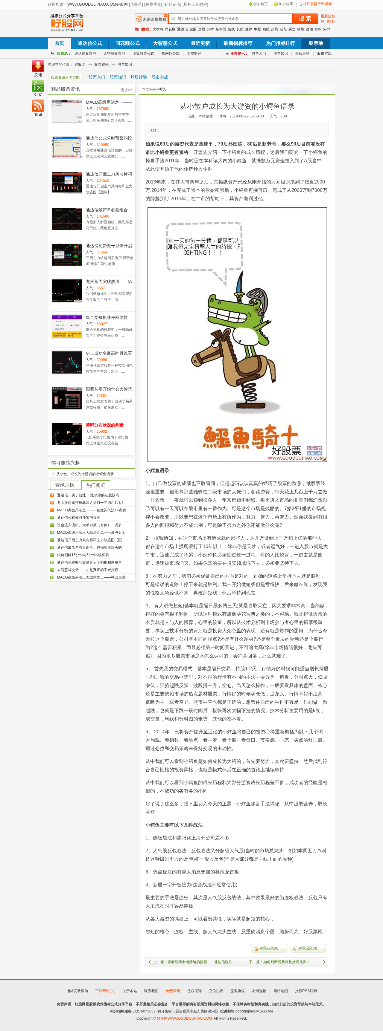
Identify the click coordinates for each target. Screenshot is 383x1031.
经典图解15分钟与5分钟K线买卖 (83, 555)
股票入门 (259, 53)
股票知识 (280, 53)
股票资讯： (239, 53)
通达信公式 (90, 43)
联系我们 (151, 991)
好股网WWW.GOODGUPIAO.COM (185, 1018)
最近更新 (200, 43)
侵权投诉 (194, 991)
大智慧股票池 (114, 53)
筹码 (326, 29)
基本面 (220, 29)
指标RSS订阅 (306, 991)
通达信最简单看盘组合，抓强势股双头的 (89, 547)
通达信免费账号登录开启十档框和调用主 (89, 562)
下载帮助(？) (105, 991)
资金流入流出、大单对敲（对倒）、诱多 (89, 525)
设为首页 (260, 4)
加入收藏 (286, 4)
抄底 (300, 29)
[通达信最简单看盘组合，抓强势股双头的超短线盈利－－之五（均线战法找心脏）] (67, 219)
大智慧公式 (165, 43)
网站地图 (280, 991)
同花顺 (170, 29)
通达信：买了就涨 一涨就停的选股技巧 (88, 495)
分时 (210, 29)
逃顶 (309, 29)
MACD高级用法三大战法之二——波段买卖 (91, 532)
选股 (201, 29)
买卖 (292, 29)
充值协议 (216, 991)
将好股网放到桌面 (317, 4)
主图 (193, 29)
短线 (231, 29)
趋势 (274, 29)
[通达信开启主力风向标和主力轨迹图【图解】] (67, 183)
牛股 (257, 29)
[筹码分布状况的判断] (67, 434)
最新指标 (328, 16)
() (268, 948)
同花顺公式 (127, 43)
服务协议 (237, 991)
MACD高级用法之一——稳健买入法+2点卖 (91, 510)
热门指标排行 (280, 43)
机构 (318, 29)
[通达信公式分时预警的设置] (67, 147)
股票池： (64, 53)
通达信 (182, 29)
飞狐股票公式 (143, 53)
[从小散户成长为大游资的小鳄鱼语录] (237, 334)
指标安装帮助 (77, 991)
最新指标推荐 (238, 43)
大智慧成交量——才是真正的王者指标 (87, 570)
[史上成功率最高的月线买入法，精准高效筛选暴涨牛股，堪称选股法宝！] (67, 362)
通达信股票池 (85, 53)
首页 (59, 43)
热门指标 (328, 21)
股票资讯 (101, 64)
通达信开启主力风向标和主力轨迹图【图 (89, 540)
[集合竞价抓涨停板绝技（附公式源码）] (67, 326)
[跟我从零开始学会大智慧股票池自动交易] (67, 398)
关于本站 (130, 991)
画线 (266, 29)
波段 (283, 29)
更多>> (126, 90)
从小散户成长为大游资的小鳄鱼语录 (85, 474)
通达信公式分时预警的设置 (78, 518)
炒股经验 (302, 53)
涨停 (248, 29)
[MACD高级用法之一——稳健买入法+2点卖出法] (67, 111)
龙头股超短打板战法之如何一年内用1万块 (90, 503)
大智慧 (158, 29)
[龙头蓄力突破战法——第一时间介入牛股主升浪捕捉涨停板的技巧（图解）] (67, 291)
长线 (240, 29)
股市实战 (324, 53)
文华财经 (194, 53)
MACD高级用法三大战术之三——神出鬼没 (91, 577)
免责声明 (173, 991)
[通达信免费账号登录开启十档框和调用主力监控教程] (67, 255)
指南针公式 (171, 53)
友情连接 (259, 991)
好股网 (80, 64)
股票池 (315, 43)
